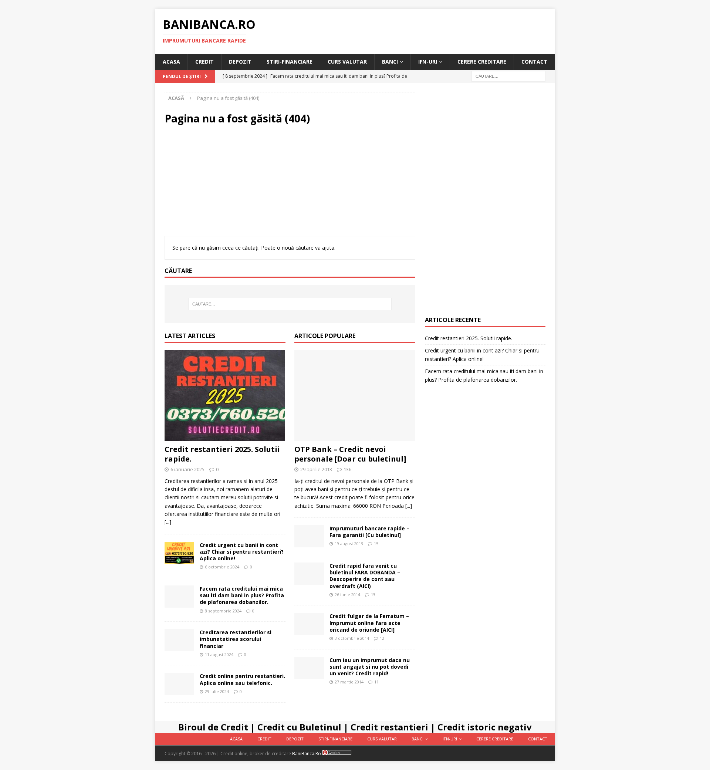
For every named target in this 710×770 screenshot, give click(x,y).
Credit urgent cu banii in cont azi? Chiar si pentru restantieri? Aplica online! (242, 551)
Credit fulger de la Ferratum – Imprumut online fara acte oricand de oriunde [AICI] (369, 622)
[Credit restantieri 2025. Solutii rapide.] (225, 395)
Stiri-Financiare (289, 61)
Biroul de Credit (213, 727)
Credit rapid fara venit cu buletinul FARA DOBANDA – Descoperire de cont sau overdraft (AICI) (364, 576)
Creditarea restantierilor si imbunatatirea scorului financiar (235, 639)
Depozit (240, 61)
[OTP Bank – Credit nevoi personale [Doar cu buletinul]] (354, 395)
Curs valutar (347, 61)
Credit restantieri (389, 727)
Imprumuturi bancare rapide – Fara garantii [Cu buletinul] (369, 531)
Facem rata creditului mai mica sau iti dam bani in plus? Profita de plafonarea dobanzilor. (242, 595)
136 (347, 469)
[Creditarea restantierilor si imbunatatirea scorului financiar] (179, 640)
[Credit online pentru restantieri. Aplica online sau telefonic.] (179, 684)
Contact (534, 61)
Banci (390, 61)
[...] (168, 522)
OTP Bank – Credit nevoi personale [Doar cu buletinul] (350, 454)
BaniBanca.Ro (306, 753)
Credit (204, 61)
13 (373, 594)
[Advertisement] (290, 184)
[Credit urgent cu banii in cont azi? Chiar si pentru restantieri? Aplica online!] (179, 553)
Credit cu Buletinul (299, 727)
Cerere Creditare (481, 61)
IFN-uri (427, 61)
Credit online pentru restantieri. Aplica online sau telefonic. (242, 679)
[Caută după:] (508, 75)
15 (376, 543)
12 (382, 638)
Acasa (171, 61)
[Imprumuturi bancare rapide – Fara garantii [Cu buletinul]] (309, 536)
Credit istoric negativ (484, 727)
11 (376, 682)
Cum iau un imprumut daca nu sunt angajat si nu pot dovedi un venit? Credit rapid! (369, 666)
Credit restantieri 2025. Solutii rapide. (222, 454)
